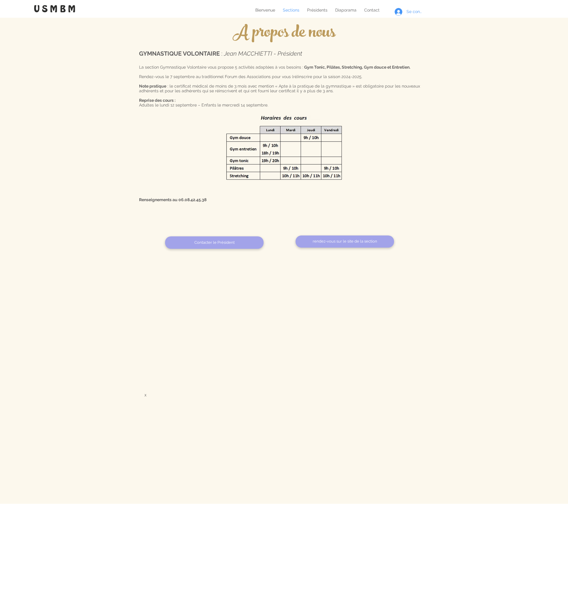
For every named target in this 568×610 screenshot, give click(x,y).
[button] (345, 241)
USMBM (56, 9)
